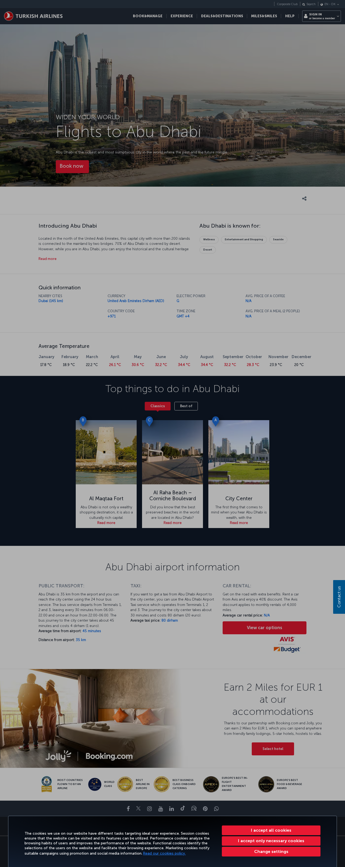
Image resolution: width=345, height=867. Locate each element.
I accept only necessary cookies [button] (271, 840)
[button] (271, 851)
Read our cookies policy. (164, 853)
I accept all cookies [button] (271, 830)
